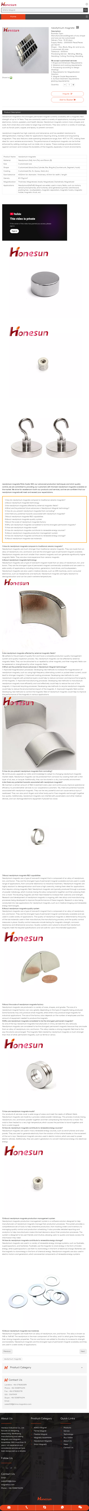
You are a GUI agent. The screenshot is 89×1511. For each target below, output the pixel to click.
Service (66, 1431)
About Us (68, 1441)
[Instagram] (15, 1467)
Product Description (12, 112)
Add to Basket (66, 100)
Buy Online (68, 1438)
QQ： (7, 1394)
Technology (68, 1434)
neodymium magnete (12, 1359)
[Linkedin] (7, 1467)
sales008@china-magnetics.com (18, 1404)
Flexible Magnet (40, 1434)
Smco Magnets (40, 1444)
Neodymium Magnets (43, 1441)
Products (67, 1428)
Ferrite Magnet (40, 1431)
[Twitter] (11, 1467)
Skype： (8, 1398)
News (66, 1444)
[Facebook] (3, 1467)
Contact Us (68, 1447)
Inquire (66, 94)
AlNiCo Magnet (40, 1428)
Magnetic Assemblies (43, 1438)
